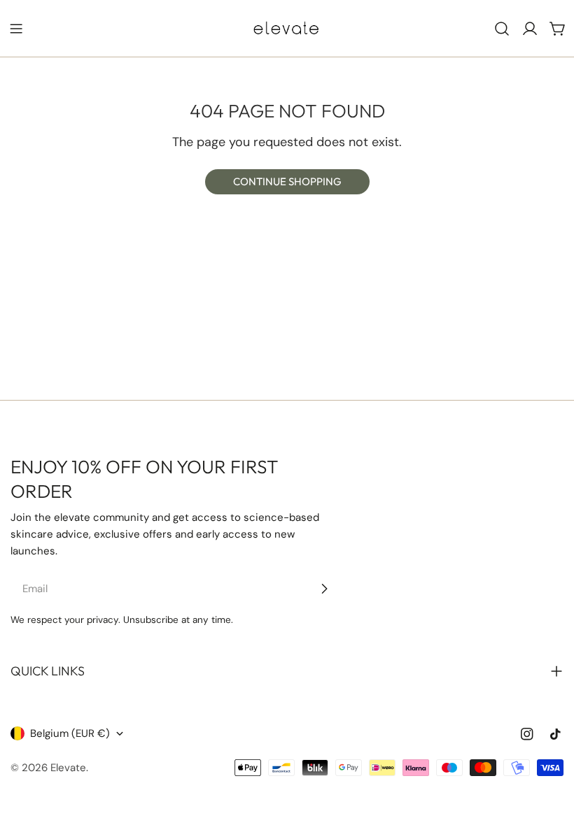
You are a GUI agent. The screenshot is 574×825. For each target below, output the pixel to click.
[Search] (502, 29)
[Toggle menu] (16, 29)
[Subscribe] (324, 588)
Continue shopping (287, 181)
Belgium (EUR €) (70, 733)
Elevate (68, 768)
